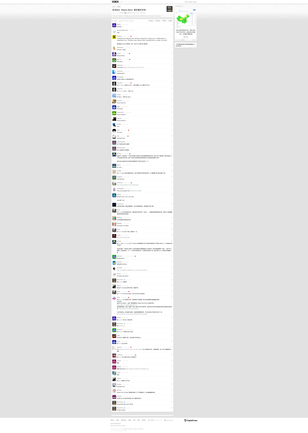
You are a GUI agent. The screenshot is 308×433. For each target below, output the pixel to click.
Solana (144, 420)
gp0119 (119, 59)
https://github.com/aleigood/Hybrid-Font (127, 305)
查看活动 (185, 37)
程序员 (119, 7)
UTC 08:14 (125, 429)
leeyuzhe (124, 243)
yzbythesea (120, 47)
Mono (151, 20)
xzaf (118, 136)
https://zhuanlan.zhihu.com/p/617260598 (132, 349)
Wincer (119, 273)
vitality (119, 94)
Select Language (169, 420)
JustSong (119, 355)
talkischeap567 (121, 142)
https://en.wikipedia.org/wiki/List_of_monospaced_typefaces (132, 270)
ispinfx (119, 165)
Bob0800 (119, 223)
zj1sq (118, 297)
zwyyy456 (119, 83)
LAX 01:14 (136, 429)
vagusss (119, 118)
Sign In (195, 2)
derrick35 (119, 268)
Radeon (119, 124)
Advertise (123, 420)
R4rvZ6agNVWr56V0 (122, 30)
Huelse (119, 53)
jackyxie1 (119, 347)
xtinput (119, 285)
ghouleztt (119, 256)
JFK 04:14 (141, 429)
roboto (158, 20)
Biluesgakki (120, 77)
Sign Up (190, 2)
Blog (129, 420)
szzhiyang (119, 71)
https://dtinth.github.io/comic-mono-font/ (134, 67)
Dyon (118, 130)
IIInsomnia (121, 13)
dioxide (119, 153)
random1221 (120, 112)
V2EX (113, 7)
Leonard (119, 100)
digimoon (119, 217)
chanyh (119, 360)
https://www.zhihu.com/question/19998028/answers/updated (132, 314)
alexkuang (120, 65)
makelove (119, 36)
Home (186, 2)
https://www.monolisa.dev (123, 237)
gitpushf (119, 262)
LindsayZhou (120, 188)
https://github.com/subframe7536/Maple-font (137, 369)
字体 (164, 20)
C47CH (119, 24)
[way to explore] (115, 1)
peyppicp (119, 177)
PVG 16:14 (130, 429)
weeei (118, 210)
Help (117, 420)
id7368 (182, 40)
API (134, 420)
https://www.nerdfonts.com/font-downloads (127, 185)
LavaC (118, 372)
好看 (170, 20)
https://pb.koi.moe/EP (135, 191)
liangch (119, 194)
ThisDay (119, 171)
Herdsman (119, 182)
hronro (119, 235)
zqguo (118, 106)
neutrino (119, 396)
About (112, 420)
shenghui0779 (129, 13)
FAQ (138, 420)
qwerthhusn (120, 204)
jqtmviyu (119, 390)
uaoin (118, 335)
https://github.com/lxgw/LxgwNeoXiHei (129, 308)
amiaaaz (119, 384)
